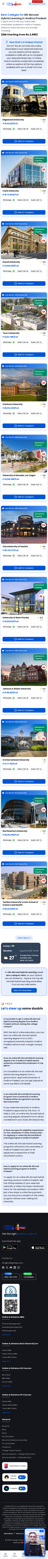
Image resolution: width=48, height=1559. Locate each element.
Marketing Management (12, 1327)
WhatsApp (7, 129)
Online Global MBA (9, 1354)
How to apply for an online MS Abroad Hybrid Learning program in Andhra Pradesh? (21, 1169)
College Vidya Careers (11, 1450)
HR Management (9, 1330)
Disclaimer (8, 1533)
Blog (4, 1429)
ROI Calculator (8, 1436)
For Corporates (8, 1443)
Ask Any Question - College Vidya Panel (18, 1454)
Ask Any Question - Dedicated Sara (16, 1457)
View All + (6, 1334)
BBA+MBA (6, 1378)
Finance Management (11, 1323)
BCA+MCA (6, 1375)
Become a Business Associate (14, 1440)
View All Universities (22, 990)
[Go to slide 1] (19, 115)
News (4, 1433)
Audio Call (35, 129)
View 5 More (24, 938)
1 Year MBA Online (9, 1357)
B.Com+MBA (7, 1382)
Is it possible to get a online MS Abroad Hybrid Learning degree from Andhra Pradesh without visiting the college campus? (22, 1023)
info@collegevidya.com (12, 1263)
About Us (5, 1426)
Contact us (6, 1447)
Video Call (21, 129)
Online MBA (6, 1350)
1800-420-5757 (10, 1277)
